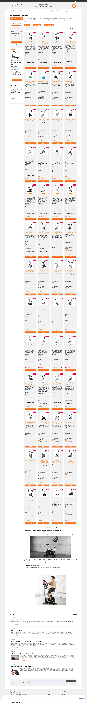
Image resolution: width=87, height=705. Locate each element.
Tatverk (66, 91)
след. (59, 527)
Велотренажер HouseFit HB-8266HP (43, 158)
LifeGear (53, 242)
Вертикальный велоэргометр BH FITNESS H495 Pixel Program (57, 461)
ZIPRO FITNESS (27, 128)
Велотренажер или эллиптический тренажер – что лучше (26, 641)
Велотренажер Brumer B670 (30, 308)
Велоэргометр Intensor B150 (43, 271)
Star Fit (26, 91)
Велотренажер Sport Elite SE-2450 (57, 120)
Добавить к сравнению (30, 62)
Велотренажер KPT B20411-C (30, 233)
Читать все (17, 101)
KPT (25, 242)
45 (56, 527)
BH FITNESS (40, 470)
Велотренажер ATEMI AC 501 (57, 82)
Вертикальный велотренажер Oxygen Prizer (57, 43)
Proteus (66, 204)
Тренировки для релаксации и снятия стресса (23, 653)
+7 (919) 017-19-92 (19, 4)
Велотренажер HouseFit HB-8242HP (57, 158)
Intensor (39, 279)
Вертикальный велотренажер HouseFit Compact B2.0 (30, 43)
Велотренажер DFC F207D (30, 157)
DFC (39, 89)
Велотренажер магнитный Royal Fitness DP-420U (30, 384)
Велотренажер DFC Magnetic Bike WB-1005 (57, 384)
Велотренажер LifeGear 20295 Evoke (70, 346)
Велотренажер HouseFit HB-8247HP (57, 423)
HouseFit (26, 53)
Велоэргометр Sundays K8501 (43, 346)
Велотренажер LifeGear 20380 (57, 233)
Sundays (53, 317)
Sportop (26, 355)
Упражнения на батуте (17, 619)
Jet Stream (40, 317)
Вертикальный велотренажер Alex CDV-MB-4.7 (43, 384)
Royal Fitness (27, 393)
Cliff (65, 241)
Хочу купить (17, 80)
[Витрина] (70, 29)
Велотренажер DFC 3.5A (70, 308)
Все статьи (75, 614)
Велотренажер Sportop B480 (30, 346)
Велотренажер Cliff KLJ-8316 (30, 460)
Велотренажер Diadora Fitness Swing (30, 500)
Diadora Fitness (27, 508)
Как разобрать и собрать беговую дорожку (22, 666)
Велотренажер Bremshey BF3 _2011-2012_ (44, 500)
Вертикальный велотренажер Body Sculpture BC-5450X (70, 461)
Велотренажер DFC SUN (57, 499)
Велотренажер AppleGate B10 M (44, 195)
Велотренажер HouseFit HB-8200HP (70, 158)
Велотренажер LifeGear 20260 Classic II (57, 271)
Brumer (26, 316)
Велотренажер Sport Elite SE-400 (70, 423)
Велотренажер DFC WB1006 (43, 81)
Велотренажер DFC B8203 (71, 499)
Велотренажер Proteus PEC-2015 (70, 195)
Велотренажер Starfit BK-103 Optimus (30, 82)
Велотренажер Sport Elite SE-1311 (57, 346)
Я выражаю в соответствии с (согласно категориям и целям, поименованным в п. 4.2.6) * (44, 683)
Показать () (16, 41)
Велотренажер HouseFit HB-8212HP (43, 233)
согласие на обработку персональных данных (42, 682)
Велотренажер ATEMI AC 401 (70, 43)
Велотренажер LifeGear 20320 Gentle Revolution (70, 384)
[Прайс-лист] (75, 29)
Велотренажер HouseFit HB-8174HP (30, 423)
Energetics (40, 128)
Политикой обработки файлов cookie (23, 698)
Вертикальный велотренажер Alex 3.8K (57, 195)
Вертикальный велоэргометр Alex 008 (30, 271)
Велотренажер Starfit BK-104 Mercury (70, 120)
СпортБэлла (43, 5)
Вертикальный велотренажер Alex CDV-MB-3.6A (43, 43)
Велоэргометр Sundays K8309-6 (57, 309)
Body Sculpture (67, 470)
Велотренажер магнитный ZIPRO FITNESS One (30, 120)
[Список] (73, 29)
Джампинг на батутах (16, 630)
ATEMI (66, 52)
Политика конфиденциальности (15, 702)
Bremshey (40, 508)
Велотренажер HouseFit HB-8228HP (70, 271)
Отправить (70, 680)
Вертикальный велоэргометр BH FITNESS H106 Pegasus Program (44, 461)
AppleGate (40, 204)
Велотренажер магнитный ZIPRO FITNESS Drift (44, 423)
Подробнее (16, 624)
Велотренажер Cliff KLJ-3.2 (71, 232)
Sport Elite (53, 128)
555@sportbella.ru (19, 6)
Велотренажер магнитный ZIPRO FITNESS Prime (30, 195)
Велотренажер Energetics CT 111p (44, 120)
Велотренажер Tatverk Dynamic (70, 82)
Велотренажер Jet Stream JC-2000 (44, 309)
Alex (39, 53)
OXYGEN (53, 53)
